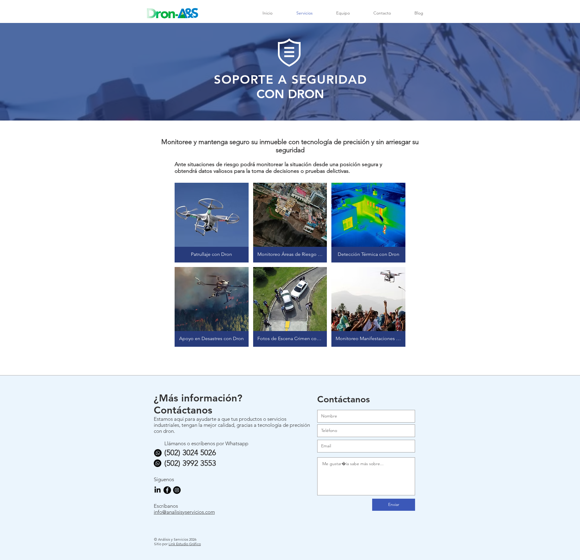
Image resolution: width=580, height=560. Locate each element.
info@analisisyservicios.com (184, 512)
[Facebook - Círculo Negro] (167, 490)
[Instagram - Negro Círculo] (177, 490)
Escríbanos (166, 506)
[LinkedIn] (157, 490)
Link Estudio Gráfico (185, 544)
